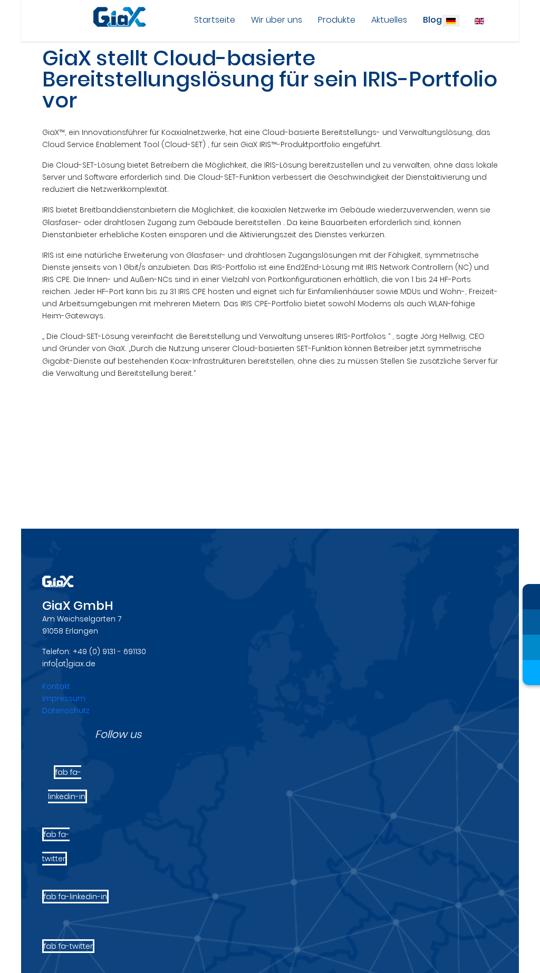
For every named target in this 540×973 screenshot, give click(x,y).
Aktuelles (389, 20)
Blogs (435, 20)
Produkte (336, 20)
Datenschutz (66, 710)
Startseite (214, 20)
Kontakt (56, 686)
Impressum (63, 698)
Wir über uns (276, 20)
